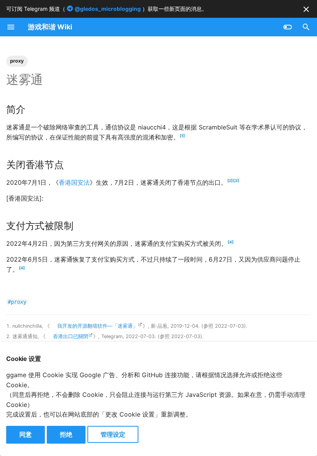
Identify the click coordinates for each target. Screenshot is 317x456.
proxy (17, 61)
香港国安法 (74, 182)
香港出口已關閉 (70, 336)
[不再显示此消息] (306, 9)
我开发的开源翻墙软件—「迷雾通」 (97, 326)
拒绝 (66, 434)
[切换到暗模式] (287, 27)
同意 (25, 434)
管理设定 (113, 434)
